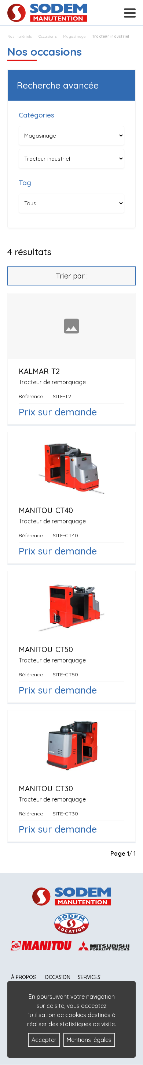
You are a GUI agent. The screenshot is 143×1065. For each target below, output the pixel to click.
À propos (23, 977)
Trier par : (72, 275)
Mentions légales (89, 1039)
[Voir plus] (71, 358)
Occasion (57, 977)
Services (89, 977)
